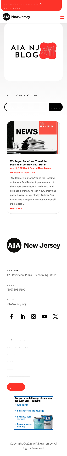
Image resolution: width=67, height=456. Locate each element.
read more (16, 208)
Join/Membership (17, 340)
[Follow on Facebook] (11, 316)
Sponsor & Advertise (18, 375)
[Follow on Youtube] (44, 316)
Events (10, 361)
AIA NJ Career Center (19, 347)
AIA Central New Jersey (38, 168)
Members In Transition (22, 172)
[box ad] (33, 429)
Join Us (16, 386)
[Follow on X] (55, 316)
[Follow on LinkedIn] (22, 316)
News (10, 368)
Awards (11, 354)
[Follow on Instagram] (33, 316)
